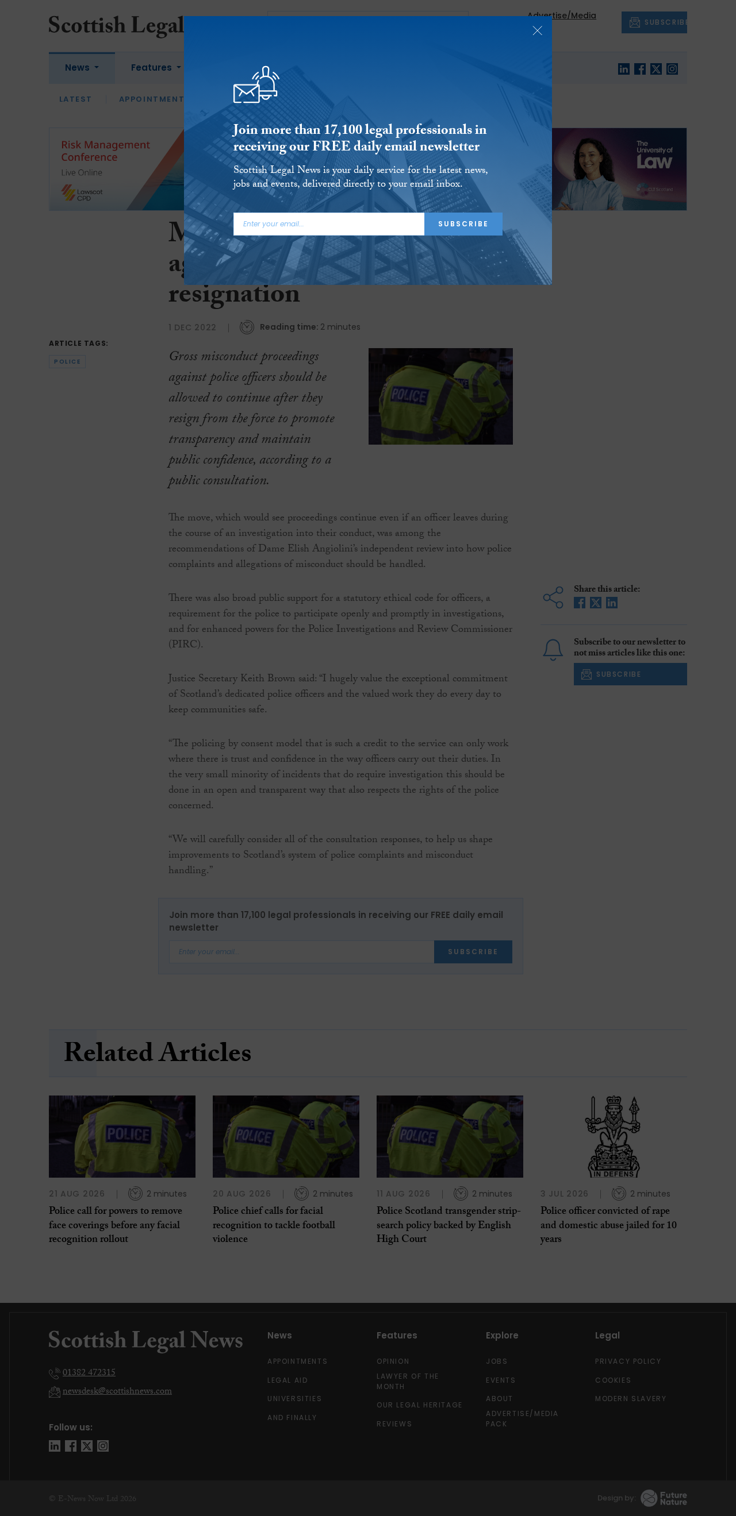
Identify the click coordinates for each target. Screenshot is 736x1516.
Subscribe (463, 224)
